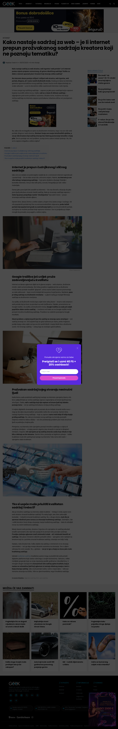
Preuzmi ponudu (59, 378)
